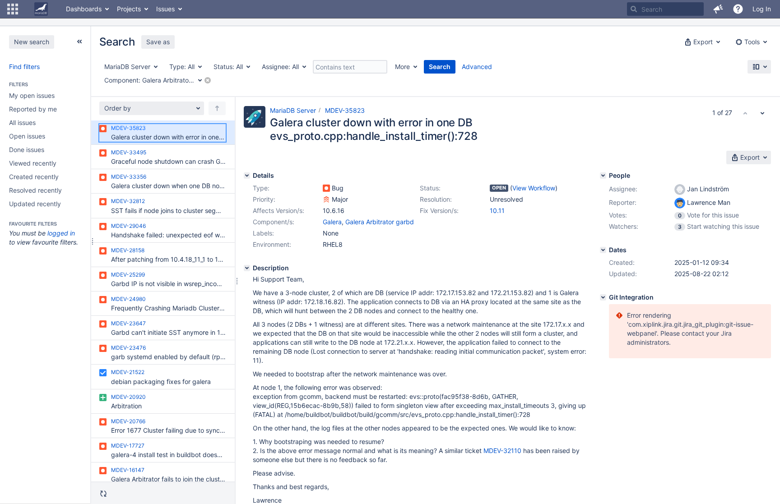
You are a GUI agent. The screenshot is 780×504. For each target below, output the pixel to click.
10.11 (497, 210)
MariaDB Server (293, 110)
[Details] (247, 175)
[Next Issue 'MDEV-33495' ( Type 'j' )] (762, 113)
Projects (129, 9)
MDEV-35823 (345, 110)
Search (439, 66)
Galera (332, 222)
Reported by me (33, 109)
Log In (761, 9)
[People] (603, 175)
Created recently (34, 176)
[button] (13, 9)
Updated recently (35, 204)
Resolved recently (35, 190)
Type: (261, 188)
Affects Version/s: (278, 210)
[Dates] (603, 250)
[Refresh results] (103, 493)
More (402, 66)
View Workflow (533, 188)
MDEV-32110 (502, 450)
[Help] (738, 9)
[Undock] (79, 41)
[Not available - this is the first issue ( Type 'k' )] (745, 113)
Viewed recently (32, 163)
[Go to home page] (41, 9)
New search (31, 42)
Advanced (477, 66)
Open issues (27, 136)
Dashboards (84, 9)
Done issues (26, 149)
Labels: (263, 233)
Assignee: (623, 189)
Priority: (264, 199)
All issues (22, 122)
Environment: (272, 244)
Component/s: (273, 222)
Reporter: (622, 202)
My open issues (32, 95)
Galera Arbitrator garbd (379, 222)
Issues (165, 9)
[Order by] (217, 108)
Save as (158, 42)
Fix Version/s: (439, 210)
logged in (61, 233)
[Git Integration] (603, 297)
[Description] (247, 268)
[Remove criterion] (207, 80)
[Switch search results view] (759, 67)
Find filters (24, 66)
